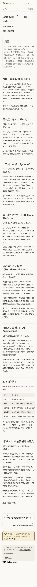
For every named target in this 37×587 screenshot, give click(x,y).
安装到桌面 (8, 558)
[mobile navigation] (33, 3)
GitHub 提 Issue (14, 539)
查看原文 (10, 31)
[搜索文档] (27, 3)
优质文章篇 (11, 503)
